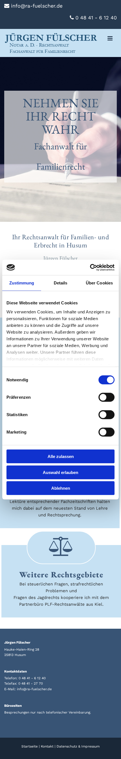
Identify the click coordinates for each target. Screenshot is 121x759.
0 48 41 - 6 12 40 (32, 678)
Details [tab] (61, 283)
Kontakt (47, 746)
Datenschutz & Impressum (78, 746)
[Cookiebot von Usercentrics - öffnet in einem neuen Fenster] (90, 267)
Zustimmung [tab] (21, 283)
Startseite (29, 746)
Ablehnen (60, 488)
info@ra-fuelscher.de (34, 689)
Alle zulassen (61, 456)
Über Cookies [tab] (99, 283)
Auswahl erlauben (60, 472)
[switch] (106, 397)
